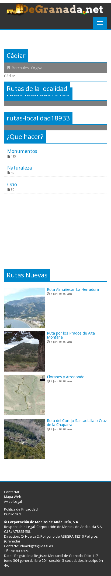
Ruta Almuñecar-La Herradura (73, 289)
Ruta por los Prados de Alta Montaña (71, 335)
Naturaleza (19, 167)
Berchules (20, 67)
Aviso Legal (13, 501)
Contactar (11, 492)
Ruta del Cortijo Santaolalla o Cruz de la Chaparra (77, 422)
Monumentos (22, 151)
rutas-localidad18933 (38, 118)
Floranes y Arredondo (66, 376)
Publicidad (12, 514)
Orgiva (36, 67)
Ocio (12, 184)
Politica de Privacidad (21, 509)
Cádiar (16, 55)
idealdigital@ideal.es (36, 546)
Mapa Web (12, 496)
